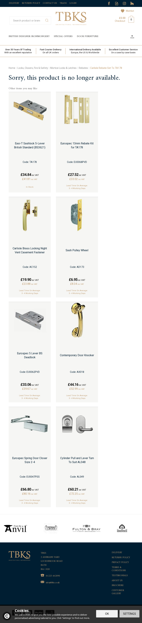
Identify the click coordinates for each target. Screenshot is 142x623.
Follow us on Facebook (109, 3)
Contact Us (50, 3)
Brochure (118, 585)
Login (72, 3)
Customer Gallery (118, 592)
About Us (117, 580)
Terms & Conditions (119, 569)
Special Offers (63, 36)
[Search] (47, 20)
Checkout (120, 21)
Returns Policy (121, 557)
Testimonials (120, 575)
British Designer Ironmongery (29, 36)
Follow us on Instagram (124, 3)
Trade (63, 3)
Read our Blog (116, 3)
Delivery (117, 552)
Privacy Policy (120, 562)
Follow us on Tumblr (132, 3)
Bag (129, 19)
